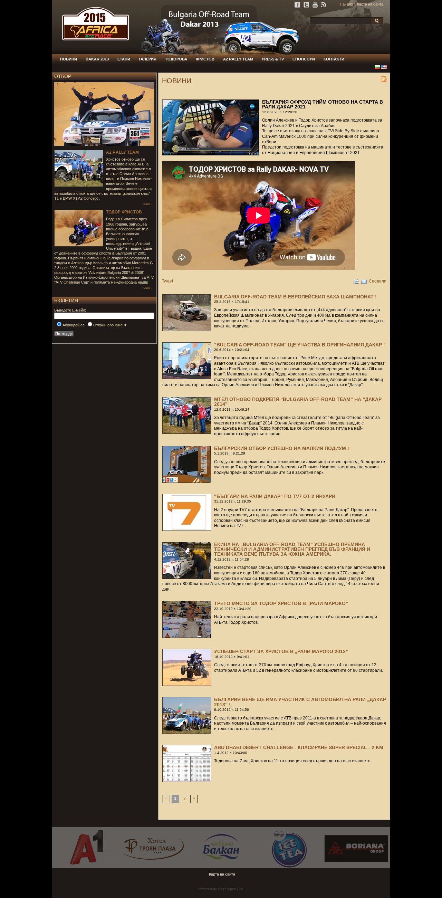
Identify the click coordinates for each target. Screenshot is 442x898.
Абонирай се (74, 325)
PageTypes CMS (231, 889)
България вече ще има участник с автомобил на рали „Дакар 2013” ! (300, 702)
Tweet (167, 281)
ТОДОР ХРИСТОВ (124, 212)
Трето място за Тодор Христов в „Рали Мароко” (281, 603)
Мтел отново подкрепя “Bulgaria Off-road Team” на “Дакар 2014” (298, 402)
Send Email (364, 281)
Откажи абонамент (109, 325)
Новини (383, 79)
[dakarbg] (92, 52)
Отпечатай (356, 281)
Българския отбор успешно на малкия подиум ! (281, 448)
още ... (148, 204)
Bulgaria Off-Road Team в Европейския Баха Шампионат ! (295, 296)
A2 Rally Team (122, 152)
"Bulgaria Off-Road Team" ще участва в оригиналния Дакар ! (299, 344)
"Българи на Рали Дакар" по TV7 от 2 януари (274, 496)
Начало (346, 4)
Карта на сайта (370, 4)
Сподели (377, 281)
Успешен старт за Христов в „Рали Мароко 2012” (281, 651)
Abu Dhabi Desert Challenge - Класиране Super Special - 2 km (298, 747)
